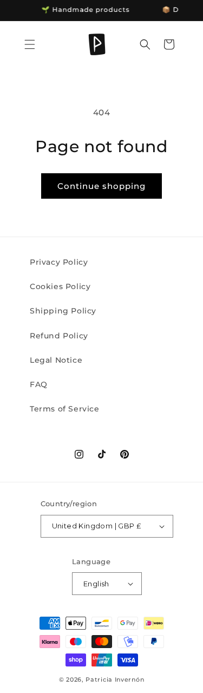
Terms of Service (65, 409)
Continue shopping (101, 186)
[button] (30, 44)
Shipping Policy (63, 311)
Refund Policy (59, 336)
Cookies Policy (60, 286)
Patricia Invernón (115, 679)
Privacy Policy (59, 262)
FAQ (39, 384)
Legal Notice (56, 360)
